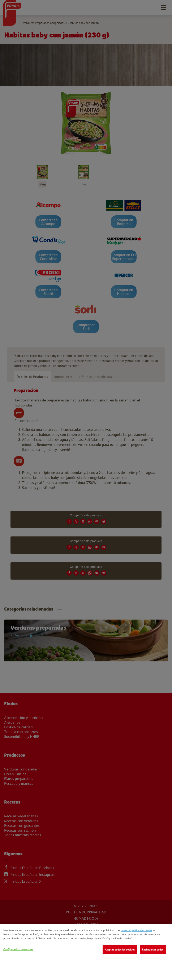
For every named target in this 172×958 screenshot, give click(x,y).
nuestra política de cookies (136, 930)
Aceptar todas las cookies (120, 949)
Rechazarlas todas (152, 949)
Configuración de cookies (18, 949)
